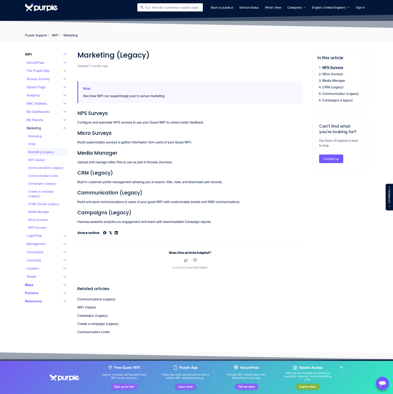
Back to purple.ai (222, 7)
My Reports (35, 119)
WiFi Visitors (86, 307)
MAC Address (37, 103)
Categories (295, 7)
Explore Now (308, 386)
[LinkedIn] (116, 233)
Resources (33, 301)
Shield (31, 276)
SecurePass (35, 62)
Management (36, 243)
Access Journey (38, 78)
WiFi (55, 35)
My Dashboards (38, 111)
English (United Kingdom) (329, 7)
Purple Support (36, 35)
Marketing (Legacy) (41, 152)
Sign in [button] (360, 7)
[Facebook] (104, 233)
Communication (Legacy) (109, 192)
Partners (31, 293)
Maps (29, 284)
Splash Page (36, 87)
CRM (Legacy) (95, 172)
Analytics (33, 95)
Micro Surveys (94, 133)
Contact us (331, 158)
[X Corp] (110, 233)
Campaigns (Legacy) (104, 212)
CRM (31, 144)
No (195, 260)
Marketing (70, 35)
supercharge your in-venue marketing (138, 95)
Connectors (35, 252)
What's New (273, 7)
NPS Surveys (92, 113)
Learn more (185, 386)
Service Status (249, 7)
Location (33, 268)
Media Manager (97, 153)
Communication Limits (93, 331)
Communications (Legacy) (96, 299)
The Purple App (38, 70)
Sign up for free (124, 386)
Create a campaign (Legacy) (98, 323)
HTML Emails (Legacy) (43, 204)
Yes (186, 260)
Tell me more (246, 386)
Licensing (34, 260)
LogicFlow (34, 235)
